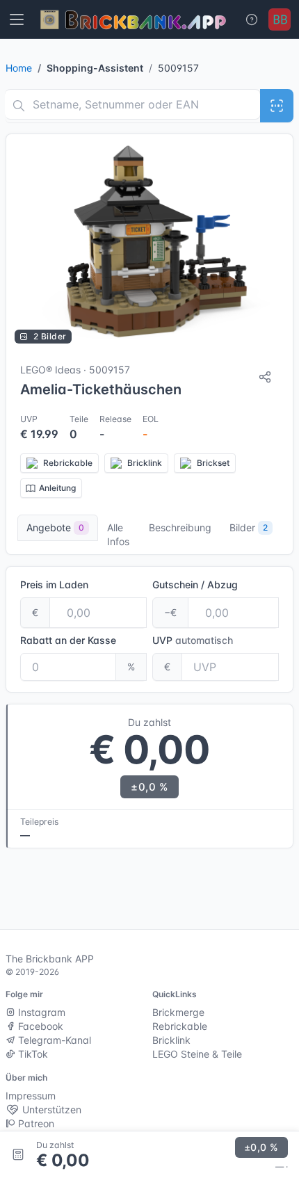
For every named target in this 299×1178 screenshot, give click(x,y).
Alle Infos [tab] (118, 534)
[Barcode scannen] (276, 105)
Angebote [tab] (55, 527)
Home (19, 68)
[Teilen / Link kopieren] (265, 377)
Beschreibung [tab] (180, 527)
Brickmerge (178, 1012)
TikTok (31, 1054)
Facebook (39, 1026)
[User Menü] (279, 19)
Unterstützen (50, 1109)
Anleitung (57, 488)
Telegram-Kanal (53, 1040)
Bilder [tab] (248, 527)
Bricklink (171, 1040)
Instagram (40, 1012)
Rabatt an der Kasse (68, 640)
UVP (192, 640)
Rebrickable (179, 1026)
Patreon (34, 1123)
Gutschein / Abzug (195, 584)
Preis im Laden (54, 584)
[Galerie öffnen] (149, 243)
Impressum (31, 1096)
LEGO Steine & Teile (197, 1054)
